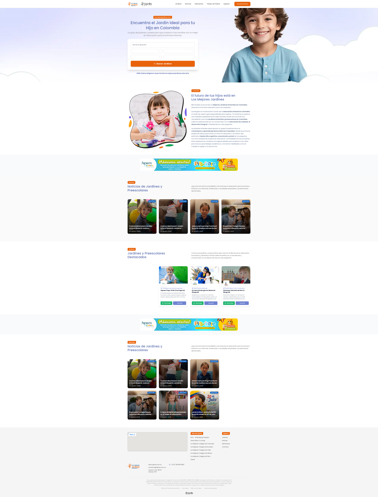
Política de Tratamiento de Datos (170, 488)
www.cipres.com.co (155, 465)
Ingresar (227, 4)
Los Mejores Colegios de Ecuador (202, 447)
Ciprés (193, 459)
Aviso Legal (185, 488)
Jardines (178, 4)
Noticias (188, 4)
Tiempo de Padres (213, 4)
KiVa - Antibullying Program (200, 437)
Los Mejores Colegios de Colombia (202, 444)
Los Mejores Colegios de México (201, 453)
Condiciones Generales (210, 488)
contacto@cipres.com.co (157, 467)
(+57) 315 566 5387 (177, 465)
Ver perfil (179, 303)
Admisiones (199, 4)
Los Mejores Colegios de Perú (200, 456)
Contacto (225, 447)
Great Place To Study (198, 441)
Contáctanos (242, 4)
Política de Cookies (196, 488)
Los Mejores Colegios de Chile (201, 450)
